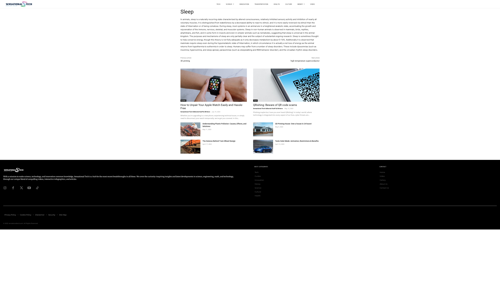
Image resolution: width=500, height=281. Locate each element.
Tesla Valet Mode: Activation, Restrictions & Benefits (297, 141)
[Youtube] (29, 188)
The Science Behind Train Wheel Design (218, 141)
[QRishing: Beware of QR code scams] (286, 85)
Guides (183, 100)
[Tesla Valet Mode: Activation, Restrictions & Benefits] (263, 147)
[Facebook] (13, 188)
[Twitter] (21, 188)
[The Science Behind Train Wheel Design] (190, 147)
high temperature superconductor (305, 61)
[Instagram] (5, 188)
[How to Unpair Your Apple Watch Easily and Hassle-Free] (213, 85)
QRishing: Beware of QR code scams (275, 105)
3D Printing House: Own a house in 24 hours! (293, 124)
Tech (255, 100)
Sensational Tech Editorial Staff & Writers (195, 112)
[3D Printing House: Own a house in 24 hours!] (263, 129)
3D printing (185, 61)
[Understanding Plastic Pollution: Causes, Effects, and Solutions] (190, 129)
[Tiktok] (37, 188)
